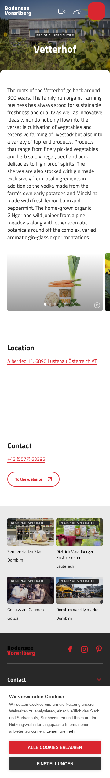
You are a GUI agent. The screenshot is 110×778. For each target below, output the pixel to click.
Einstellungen (55, 763)
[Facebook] (69, 649)
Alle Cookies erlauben (55, 747)
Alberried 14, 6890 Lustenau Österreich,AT (52, 361)
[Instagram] (84, 649)
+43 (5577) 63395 (26, 459)
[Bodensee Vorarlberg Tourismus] (18, 11)
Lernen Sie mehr (60, 731)
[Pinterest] (99, 649)
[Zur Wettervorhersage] (77, 11)
